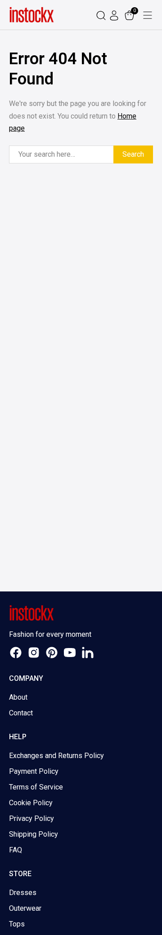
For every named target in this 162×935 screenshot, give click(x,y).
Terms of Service (36, 787)
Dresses (22, 892)
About (18, 697)
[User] (115, 15)
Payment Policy (33, 771)
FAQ (15, 850)
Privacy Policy (31, 818)
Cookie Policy (31, 802)
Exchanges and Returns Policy (56, 755)
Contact (21, 713)
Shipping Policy (33, 834)
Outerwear (25, 908)
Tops (17, 924)
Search (133, 154)
